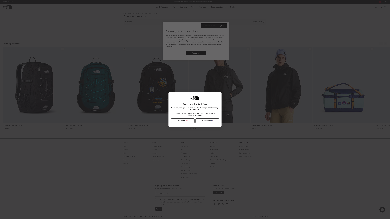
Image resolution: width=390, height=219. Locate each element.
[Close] (217, 96)
